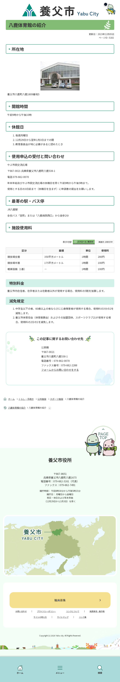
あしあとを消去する (49, 408)
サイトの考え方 (40, 617)
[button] (84, 242)
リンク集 (82, 617)
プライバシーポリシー (46, 611)
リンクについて (72, 611)
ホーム (11, 399)
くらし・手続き (26, 399)
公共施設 (42, 399)
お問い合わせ (21, 611)
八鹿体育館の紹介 (17, 407)
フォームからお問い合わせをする (60, 370)
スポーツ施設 (56, 399)
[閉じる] (106, 4)
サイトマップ (62, 617)
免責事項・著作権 (97, 611)
